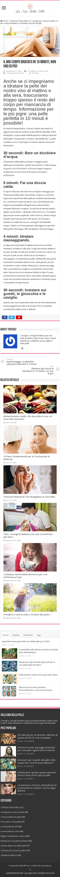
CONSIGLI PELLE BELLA (20, 21)
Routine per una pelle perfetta (14, 841)
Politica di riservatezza (41, 865)
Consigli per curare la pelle (43, 21)
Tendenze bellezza (9, 855)
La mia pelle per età (9, 826)
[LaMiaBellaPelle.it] (30, 7)
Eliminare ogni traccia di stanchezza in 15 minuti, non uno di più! (38, 370)
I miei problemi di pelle (11, 817)
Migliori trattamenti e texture (13, 836)
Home (5, 21)
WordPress (25, 865)
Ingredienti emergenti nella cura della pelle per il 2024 (25, 641)
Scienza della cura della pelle (13, 846)
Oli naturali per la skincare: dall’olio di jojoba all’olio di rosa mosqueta (38, 736)
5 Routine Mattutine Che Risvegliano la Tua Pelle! (29, 496)
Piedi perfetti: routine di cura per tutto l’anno (38, 675)
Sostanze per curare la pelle (13, 850)
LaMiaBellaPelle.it (13, 873)
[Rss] (30, 869)
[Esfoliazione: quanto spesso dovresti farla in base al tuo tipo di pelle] (8, 776)
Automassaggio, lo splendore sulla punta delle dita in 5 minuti (21, 361)
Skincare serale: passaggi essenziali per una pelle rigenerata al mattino (36, 749)
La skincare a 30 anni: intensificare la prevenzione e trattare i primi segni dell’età (37, 788)
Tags (39, 635)
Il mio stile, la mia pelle (11, 822)
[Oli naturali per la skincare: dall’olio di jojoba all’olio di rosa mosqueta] (8, 739)
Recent (6, 635)
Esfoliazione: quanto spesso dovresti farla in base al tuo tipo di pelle (37, 774)
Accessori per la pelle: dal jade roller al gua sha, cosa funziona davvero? (37, 761)
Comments (28, 635)
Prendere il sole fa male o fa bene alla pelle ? (27, 614)
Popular (15, 635)
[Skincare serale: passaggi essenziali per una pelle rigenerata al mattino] (8, 751)
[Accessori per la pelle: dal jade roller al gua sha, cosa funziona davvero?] (8, 764)
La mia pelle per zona (10, 831)
